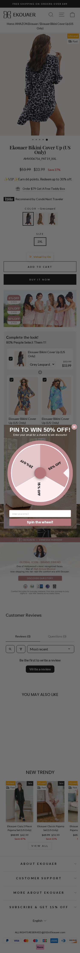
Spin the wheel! (40, 522)
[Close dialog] (74, 427)
